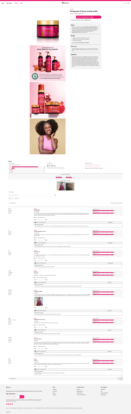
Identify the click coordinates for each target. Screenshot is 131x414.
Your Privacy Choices (12, 408)
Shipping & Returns (80, 391)
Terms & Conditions (20, 408)
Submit (22, 397)
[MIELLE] (10, 388)
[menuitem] (7, 408)
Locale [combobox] (16, 198)
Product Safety (103, 394)
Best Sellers (54, 389)
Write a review (81, 13)
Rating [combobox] (10, 198)
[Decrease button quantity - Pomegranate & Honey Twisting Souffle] (71, 17)
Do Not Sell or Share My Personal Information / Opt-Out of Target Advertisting (56, 408)
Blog (101, 391)
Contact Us (78, 389)
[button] (129, 3)
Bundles (54, 393)
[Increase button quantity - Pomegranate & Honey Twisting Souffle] (75, 17)
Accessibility (25, 408)
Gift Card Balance (79, 393)
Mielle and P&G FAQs (104, 393)
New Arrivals (55, 391)
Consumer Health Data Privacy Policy (39, 408)
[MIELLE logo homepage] (65, 3)
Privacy (7, 408)
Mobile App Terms (30, 408)
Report (46, 219)
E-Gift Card (54, 394)
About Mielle (103, 389)
